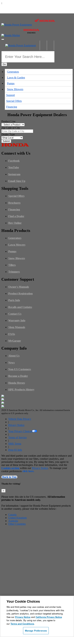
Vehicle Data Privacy (19, 418)
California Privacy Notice (49, 617)
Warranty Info (16, 320)
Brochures (14, 202)
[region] (37, 616)
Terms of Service (17, 437)
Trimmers (14, 271)
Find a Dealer (16, 216)
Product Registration (20, 293)
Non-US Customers (19, 369)
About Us (13, 355)
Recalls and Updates (20, 307)
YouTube (13, 167)
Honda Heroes (16, 382)
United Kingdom (17, 517)
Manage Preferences (36, 630)
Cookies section (10, 468)
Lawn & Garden (16, 77)
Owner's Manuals (18, 286)
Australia (13, 520)
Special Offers (14, 100)
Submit (6, 141)
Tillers (12, 265)
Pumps (10, 83)
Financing (11, 106)
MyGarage (14, 340)
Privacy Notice (16, 425)
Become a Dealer (18, 376)
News (11, 362)
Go (4, 64)
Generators (13, 71)
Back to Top (9, 477)
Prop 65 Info (15, 449)
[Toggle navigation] (2, 39)
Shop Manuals (16, 327)
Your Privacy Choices (20, 431)
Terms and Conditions (22, 623)
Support (10, 95)
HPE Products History (21, 389)
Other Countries (17, 523)
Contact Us (14, 313)
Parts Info (14, 300)
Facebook (14, 160)
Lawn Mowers (16, 244)
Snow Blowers (15, 89)
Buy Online (15, 222)
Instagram (14, 174)
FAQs (11, 334)
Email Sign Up (16, 181)
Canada (12, 514)
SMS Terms (14, 443)
